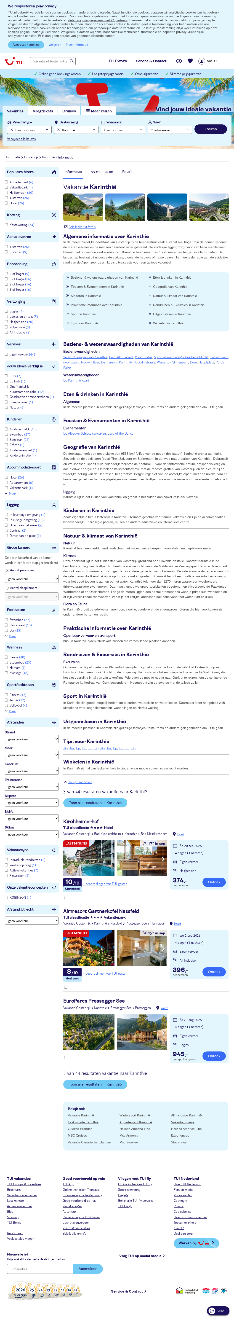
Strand (10, 732)
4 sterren (19, 198)
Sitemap (13, 1217)
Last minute (15, 1200)
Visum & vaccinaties (76, 1228)
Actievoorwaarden (19, 1206)
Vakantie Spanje (182, 1122)
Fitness (18, 695)
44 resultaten (102, 172)
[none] (11, 130)
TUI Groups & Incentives (24, 1184)
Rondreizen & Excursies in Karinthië (179, 305)
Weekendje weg (23, 865)
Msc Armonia (129, 1135)
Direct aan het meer (26, 525)
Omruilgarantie (146, 74)
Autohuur (69, 1211)
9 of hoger (19, 274)
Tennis (17, 700)
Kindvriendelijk (23, 429)
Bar (15, 630)
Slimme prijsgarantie (185, 74)
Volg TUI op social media (140, 1256)
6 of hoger (20, 289)
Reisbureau (15, 1233)
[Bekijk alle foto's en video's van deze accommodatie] (115, 858)
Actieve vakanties (24, 870)
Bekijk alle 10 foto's (82, 227)
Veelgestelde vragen (20, 1238)
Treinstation (13, 780)
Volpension (20, 327)
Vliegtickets (43, 111)
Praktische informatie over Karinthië (96, 305)
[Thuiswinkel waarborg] (188, 1291)
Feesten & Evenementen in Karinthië (97, 286)
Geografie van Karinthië (170, 286)
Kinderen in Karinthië (86, 296)
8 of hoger (20, 279)
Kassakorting (22, 225)
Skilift (9, 811)
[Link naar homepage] (14, 61)
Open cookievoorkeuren (190, 1217)
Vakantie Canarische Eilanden (89, 1142)
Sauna (17, 657)
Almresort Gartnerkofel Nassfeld (101, 911)
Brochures (14, 1189)
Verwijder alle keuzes (21, 139)
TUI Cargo (125, 1206)
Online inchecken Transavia (81, 1189)
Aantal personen (22, 570)
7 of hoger (20, 284)
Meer (12, 493)
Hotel (17, 203)
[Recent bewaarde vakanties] (190, 61)
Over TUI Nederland (187, 1184)
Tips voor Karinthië (84, 323)
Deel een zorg (183, 1233)
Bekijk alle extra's (74, 1233)
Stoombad (20, 662)
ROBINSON (20, 897)
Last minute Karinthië (83, 1122)
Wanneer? (114, 122)
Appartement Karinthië (136, 1122)
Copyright (180, 1200)
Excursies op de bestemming (82, 1195)
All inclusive (20, 332)
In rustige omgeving (27, 520)
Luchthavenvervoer (76, 1222)
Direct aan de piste (25, 535)
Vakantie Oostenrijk (76, 833)
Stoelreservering (129, 1189)
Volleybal (18, 705)
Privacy (178, 1206)
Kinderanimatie (23, 455)
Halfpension (21, 192)
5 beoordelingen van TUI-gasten (105, 884)
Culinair (17, 381)
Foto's (127, 172)
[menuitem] (213, 61)
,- (180, 880)
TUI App (68, 1184)
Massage (19, 673)
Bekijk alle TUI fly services (135, 1200)
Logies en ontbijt (24, 316)
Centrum (11, 764)
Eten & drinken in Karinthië (172, 277)
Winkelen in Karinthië (168, 323)
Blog (10, 1211)
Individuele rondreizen (27, 860)
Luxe (15, 376)
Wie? (157, 122)
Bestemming (69, 122)
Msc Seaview (129, 1142)
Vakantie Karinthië (81, 1115)
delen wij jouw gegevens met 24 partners (98, 20)
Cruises (69, 111)
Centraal (18, 530)
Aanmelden (88, 1269)
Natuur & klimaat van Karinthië (175, 296)
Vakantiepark (21, 187)
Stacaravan (179, 1142)
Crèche (17, 445)
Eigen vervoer (22, 354)
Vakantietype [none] (22, 122)
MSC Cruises (77, 1135)
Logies (17, 311)
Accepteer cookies (26, 44)
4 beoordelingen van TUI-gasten (105, 973)
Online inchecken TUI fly (135, 1184)
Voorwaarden (183, 1195)
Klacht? (179, 1228)
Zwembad (20, 434)
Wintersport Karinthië (135, 1115)
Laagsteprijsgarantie (108, 74)
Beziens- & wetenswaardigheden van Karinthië (104, 277)
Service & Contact (127, 1291)
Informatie (73, 172)
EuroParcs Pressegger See (94, 1000)
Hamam (18, 667)
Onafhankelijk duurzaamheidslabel (27, 388)
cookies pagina (19, 32)
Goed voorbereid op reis (79, 1200)
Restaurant (21, 625)
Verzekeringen (72, 1206)
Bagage (123, 1195)
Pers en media (183, 1189)
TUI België (14, 1222)
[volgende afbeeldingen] (163, 859)
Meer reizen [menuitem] (101, 111)
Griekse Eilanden (80, 1129)
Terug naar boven (80, 782)
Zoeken (211, 129)
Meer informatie (77, 44)
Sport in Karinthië (83, 314)
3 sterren (18, 252)
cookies (67, 12)
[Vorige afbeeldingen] (67, 859)
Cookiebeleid (182, 1211)
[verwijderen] (58, 130)
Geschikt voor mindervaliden (32, 397)
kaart (180, 834)
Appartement (21, 182)
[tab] (73, 174)
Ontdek (214, 882)
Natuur (17, 407)
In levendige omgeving (27, 514)
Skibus (9, 827)
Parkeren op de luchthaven (81, 1217)
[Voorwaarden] (214, 1291)
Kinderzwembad (23, 450)
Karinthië (131, 833)
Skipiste (10, 796)
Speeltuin (19, 439)
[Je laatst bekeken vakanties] (179, 61)
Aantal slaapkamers (23, 588)
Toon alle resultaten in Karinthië (95, 803)
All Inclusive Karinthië (186, 1115)
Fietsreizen (19, 875)
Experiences (180, 1135)
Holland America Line (135, 1129)
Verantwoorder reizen (22, 1195)
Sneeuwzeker (21, 402)
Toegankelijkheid (185, 1222)
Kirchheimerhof (81, 821)
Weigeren (55, 44)
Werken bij (188, 1242)
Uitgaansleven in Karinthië (172, 314)
